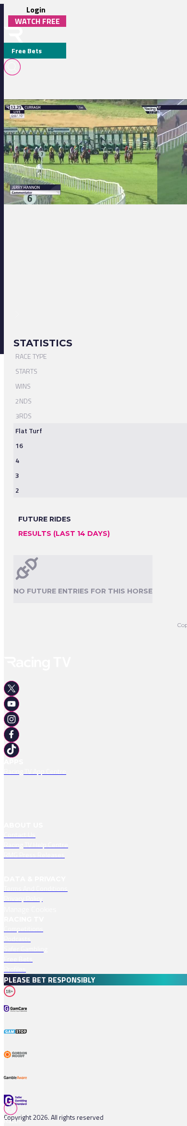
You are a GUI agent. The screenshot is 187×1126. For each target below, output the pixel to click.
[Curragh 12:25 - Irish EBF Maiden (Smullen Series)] (80, 116)
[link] (85, 116)
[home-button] (13, 35)
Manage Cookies (30, 909)
